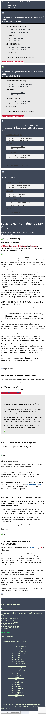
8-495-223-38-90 (11, 21)
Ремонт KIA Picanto (15, 682)
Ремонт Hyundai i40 (15, 659)
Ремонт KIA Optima (15, 680)
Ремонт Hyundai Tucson (17, 670)
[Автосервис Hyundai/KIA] (3, 12)
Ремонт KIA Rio (14, 684)
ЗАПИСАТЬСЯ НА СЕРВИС (13, 62)
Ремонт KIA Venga (22, 232)
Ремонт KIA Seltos (15, 686)
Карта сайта (5, 708)
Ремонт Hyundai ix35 (16, 661)
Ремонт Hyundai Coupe (17, 653)
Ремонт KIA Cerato (15, 676)
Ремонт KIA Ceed (14, 673)
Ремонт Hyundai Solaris (17, 666)
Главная (4, 232)
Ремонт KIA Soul (14, 690)
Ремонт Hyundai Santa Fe (17, 664)
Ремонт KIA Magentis (16, 678)
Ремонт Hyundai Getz (16, 655)
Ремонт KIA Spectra (15, 693)
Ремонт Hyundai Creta (16, 649)
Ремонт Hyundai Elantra (17, 651)
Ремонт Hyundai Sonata (17, 668)
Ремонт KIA (11, 232)
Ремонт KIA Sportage (16, 695)
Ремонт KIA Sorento (15, 688)
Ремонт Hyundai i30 (15, 657)
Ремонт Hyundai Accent (17, 647)
